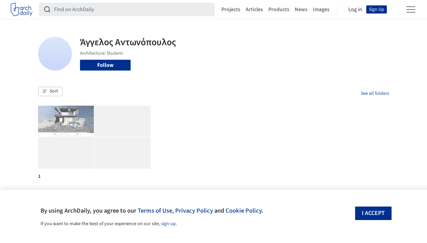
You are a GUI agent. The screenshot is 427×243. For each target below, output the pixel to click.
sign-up (168, 223)
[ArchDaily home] (21, 9)
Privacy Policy (194, 210)
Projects (230, 9)
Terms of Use (155, 210)
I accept (373, 213)
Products (278, 9)
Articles (254, 9)
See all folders (375, 93)
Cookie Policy (243, 210)
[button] (50, 91)
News (301, 9)
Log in (355, 9)
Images (321, 9)
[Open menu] (410, 9)
